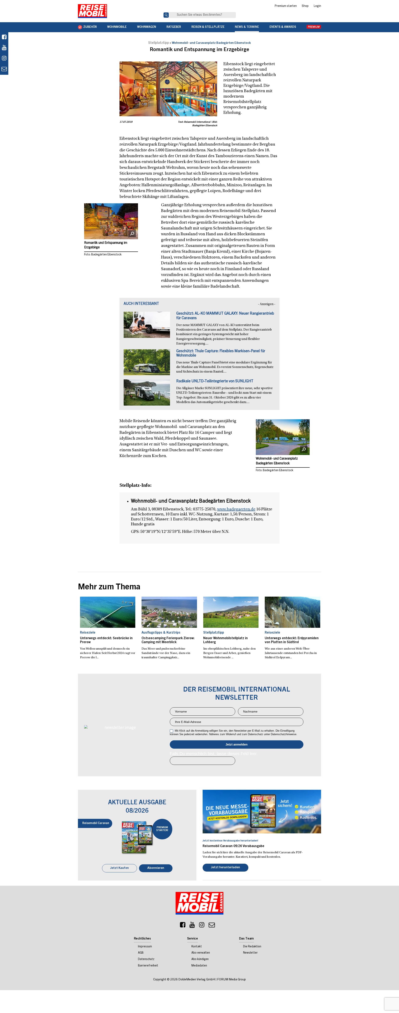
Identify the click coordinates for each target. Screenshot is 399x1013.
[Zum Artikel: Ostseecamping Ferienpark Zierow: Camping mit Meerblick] (169, 612)
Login (317, 6)
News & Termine (247, 27)
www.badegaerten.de (236, 509)
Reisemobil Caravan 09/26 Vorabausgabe (233, 846)
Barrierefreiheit (148, 966)
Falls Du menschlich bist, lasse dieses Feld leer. (214, 753)
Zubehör (90, 27)
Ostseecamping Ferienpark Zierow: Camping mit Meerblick (168, 640)
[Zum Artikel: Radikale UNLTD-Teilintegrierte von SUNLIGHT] (147, 394)
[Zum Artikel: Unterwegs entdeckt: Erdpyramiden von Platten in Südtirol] (292, 612)
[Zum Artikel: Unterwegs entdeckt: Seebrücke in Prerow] (107, 612)
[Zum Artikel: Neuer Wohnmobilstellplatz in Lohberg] (231, 612)
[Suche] (166, 15)
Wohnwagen (146, 27)
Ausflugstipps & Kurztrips (161, 632)
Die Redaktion (252, 947)
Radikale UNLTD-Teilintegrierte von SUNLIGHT (214, 381)
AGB (141, 953)
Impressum (145, 947)
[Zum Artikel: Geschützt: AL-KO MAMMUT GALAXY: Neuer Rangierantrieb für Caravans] (147, 327)
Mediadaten (199, 966)
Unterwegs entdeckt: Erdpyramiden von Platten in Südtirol (292, 640)
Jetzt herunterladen (225, 868)
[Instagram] (201, 926)
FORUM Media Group (231, 980)
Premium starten (286, 6)
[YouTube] (192, 926)
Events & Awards (283, 27)
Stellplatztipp (158, 43)
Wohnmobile (117, 27)
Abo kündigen (200, 959)
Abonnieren (155, 868)
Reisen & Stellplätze (207, 27)
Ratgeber (173, 27)
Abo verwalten (200, 953)
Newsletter (250, 953)
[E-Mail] (212, 926)
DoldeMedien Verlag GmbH (196, 980)
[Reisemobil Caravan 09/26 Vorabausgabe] (262, 811)
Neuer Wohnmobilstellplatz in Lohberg (225, 640)
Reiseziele (87, 632)
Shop (305, 6)
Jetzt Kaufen (119, 868)
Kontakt (196, 947)
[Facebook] (4, 37)
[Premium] (314, 27)
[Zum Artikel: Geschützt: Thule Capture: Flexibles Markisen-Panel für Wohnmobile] (147, 364)
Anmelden (236, 744)
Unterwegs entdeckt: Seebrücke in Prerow (106, 640)
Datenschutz (146, 959)
